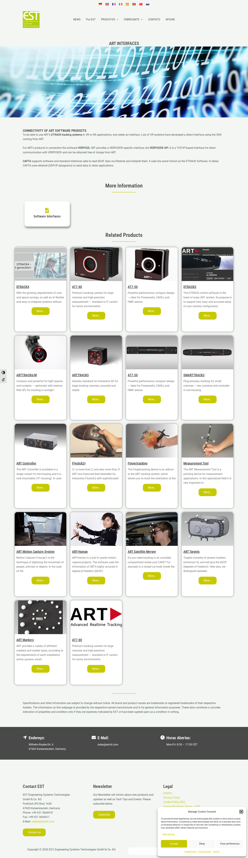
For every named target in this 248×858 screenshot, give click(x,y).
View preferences (230, 843)
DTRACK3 (189, 287)
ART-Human (80, 552)
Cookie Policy (190, 851)
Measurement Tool (196, 463)
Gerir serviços (169, 834)
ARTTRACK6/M (26, 375)
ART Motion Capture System (35, 552)
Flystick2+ (79, 463)
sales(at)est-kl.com (42, 821)
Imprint (216, 851)
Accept (174, 843)
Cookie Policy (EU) (174, 802)
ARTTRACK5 (80, 375)
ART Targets (191, 552)
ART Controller (26, 463)
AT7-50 (133, 287)
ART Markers (25, 640)
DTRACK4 (22, 287)
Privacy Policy (204, 851)
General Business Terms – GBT (181, 806)
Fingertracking (137, 463)
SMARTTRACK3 (193, 375)
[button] (241, 811)
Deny (202, 843)
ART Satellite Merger (142, 552)
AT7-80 (77, 287)
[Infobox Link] (47, 214)
